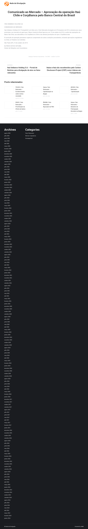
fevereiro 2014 (7, 515)
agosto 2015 (7, 471)
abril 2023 (6, 234)
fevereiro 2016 (7, 456)
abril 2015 (6, 482)
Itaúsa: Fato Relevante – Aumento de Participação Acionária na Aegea (76, 107)
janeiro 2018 (7, 396)
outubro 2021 (7, 280)
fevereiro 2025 (7, 179)
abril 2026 (6, 143)
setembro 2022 (8, 252)
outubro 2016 (7, 435)
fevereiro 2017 (7, 425)
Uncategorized (28, 138)
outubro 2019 (7, 342)
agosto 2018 (7, 378)
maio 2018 (6, 386)
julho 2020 (6, 319)
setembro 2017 (8, 407)
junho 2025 (7, 169)
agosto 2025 (7, 164)
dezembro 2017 (8, 399)
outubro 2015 (7, 466)
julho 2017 (6, 412)
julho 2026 (6, 135)
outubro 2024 (7, 190)
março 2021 (7, 298)
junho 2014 (7, 505)
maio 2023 (6, 231)
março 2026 (7, 146)
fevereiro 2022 (7, 270)
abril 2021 (6, 296)
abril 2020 (6, 327)
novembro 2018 (8, 371)
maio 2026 (6, 141)
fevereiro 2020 (7, 332)
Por (47, 56)
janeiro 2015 (7, 487)
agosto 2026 (7, 133)
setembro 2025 (8, 161)
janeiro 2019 (7, 365)
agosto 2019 (7, 347)
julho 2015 (6, 474)
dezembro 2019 (8, 337)
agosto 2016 (7, 440)
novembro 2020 (8, 309)
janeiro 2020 (7, 334)
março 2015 (7, 484)
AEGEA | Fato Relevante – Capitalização (75, 89)
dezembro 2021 (8, 275)
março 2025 (7, 177)
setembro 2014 (8, 497)
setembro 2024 (8, 192)
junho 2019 (7, 352)
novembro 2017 (8, 402)
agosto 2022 (7, 254)
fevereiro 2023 (7, 239)
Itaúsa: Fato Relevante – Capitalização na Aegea (48, 90)
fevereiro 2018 (7, 394)
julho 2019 (6, 350)
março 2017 (7, 422)
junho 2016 (7, 445)
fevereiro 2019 (7, 363)
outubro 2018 (7, 373)
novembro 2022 (8, 247)
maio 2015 (6, 479)
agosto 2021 (7, 285)
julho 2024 (6, 197)
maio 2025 (6, 172)
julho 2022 (6, 257)
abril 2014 (6, 510)
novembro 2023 (8, 216)
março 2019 (7, 360)
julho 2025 (6, 166)
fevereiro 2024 (7, 208)
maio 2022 (6, 262)
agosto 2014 (7, 500)
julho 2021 (6, 288)
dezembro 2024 (8, 185)
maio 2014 (6, 508)
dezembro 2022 (8, 244)
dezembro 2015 (8, 461)
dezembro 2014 (8, 489)
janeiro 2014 (7, 518)
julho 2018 (6, 381)
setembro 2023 (8, 221)
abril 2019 (6, 358)
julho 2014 (6, 502)
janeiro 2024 (7, 210)
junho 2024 (7, 200)
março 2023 (7, 236)
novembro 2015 (8, 464)
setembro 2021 (8, 283)
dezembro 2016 (8, 430)
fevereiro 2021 (7, 301)
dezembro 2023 (8, 213)
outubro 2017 (7, 404)
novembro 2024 (8, 187)
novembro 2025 (8, 156)
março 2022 (7, 267)
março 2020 (7, 329)
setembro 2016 (8, 438)
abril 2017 (6, 420)
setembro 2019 (8, 345)
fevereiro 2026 (7, 148)
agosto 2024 (7, 195)
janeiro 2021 (7, 303)
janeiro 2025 (7, 182)
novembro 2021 (8, 278)
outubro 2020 (7, 311)
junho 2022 (7, 259)
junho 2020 (7, 321)
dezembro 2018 (8, 368)
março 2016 (7, 453)
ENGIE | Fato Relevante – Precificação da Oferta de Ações (20, 106)
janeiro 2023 (7, 241)
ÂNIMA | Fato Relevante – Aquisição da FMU (48, 105)
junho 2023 (7, 228)
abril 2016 (6, 451)
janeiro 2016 (7, 458)
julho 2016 (6, 443)
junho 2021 (7, 290)
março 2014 (7, 513)
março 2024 (7, 205)
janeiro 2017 (7, 427)
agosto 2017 (7, 409)
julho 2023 (6, 226)
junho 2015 (7, 476)
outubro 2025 (7, 159)
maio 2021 (6, 293)
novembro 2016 (8, 433)
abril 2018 (6, 389)
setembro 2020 (8, 314)
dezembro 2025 (8, 154)
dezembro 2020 (8, 306)
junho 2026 (7, 138)
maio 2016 (6, 448)
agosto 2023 (7, 223)
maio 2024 (6, 203)
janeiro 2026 (7, 151)
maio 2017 (6, 417)
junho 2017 (7, 414)
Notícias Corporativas (38, 56)
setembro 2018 (8, 376)
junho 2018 (7, 383)
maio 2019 (6, 355)
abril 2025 (6, 174)
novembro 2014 (8, 492)
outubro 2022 (7, 249)
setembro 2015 (8, 469)
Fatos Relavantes (29, 133)
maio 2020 (6, 324)
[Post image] (9, 90)
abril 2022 (6, 265)
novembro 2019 (8, 340)
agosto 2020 (7, 316)
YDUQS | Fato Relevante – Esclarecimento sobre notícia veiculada (20, 91)
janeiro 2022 (7, 272)
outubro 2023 (7, 218)
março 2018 (7, 391)
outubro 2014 (7, 495)
